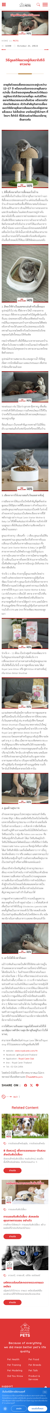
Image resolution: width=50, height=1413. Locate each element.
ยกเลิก (19, 1408)
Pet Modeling (14, 1370)
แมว (15, 1096)
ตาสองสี (20, 1275)
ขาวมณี (11, 1275)
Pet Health (13, 1359)
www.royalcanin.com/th (26, 1050)
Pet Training (14, 1365)
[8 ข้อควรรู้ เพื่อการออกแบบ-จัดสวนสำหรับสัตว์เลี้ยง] (25, 1126)
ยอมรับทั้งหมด (37, 1408)
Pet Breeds (34, 1365)
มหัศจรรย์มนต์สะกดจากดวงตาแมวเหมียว (23, 1284)
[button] (45, 1387)
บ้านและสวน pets (34, 1076)
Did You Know (15, 1376)
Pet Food (33, 1359)
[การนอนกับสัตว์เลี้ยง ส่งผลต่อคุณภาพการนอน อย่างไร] (25, 1192)
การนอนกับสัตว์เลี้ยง (17, 1209)
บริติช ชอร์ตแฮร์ (33, 1275)
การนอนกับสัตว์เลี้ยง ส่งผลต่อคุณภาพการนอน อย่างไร (21, 1218)
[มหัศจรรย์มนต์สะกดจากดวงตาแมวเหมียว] (25, 1258)
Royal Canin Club (26, 1058)
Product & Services (34, 1378)
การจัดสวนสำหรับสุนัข (18, 1143)
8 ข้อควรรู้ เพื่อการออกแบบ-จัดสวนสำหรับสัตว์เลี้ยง (24, 1152)
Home (5, 40)
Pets (15, 40)
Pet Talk (33, 1370)
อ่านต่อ (12, 1170)
